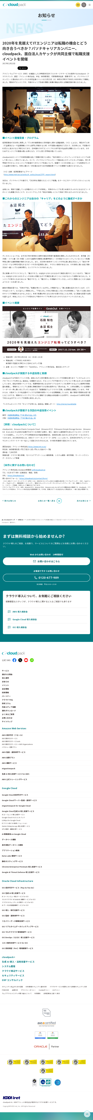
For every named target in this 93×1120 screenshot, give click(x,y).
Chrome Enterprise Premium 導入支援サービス (22, 867)
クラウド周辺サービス (13, 971)
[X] (20, 660)
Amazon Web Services (14, 728)
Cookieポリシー (44, 990)
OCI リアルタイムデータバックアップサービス (20, 926)
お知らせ (21, 520)
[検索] (83, 4)
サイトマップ (7, 721)
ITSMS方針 (5, 990)
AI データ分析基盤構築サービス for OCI (15, 905)
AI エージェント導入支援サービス (13, 814)
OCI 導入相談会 (20, 627)
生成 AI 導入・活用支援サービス (18, 962)
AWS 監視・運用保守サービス (13, 752)
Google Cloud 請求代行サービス (15, 795)
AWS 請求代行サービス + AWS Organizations (17, 744)
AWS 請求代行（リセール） (13, 735)
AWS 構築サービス (9, 763)
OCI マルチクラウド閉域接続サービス (17, 932)
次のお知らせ (83, 501)
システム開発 (8, 966)
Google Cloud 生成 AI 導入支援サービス (18, 811)
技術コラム (6, 703)
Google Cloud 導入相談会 (25, 619)
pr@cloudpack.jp (38, 470)
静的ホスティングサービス (12, 861)
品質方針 (15, 990)
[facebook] (14, 660)
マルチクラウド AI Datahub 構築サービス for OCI (18, 899)
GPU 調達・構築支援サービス (12, 829)
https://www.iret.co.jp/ (37, 446)
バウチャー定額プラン (9, 747)
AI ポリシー (56, 990)
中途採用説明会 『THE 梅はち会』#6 (22, 418)
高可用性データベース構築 (12, 845)
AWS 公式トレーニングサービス (14, 779)
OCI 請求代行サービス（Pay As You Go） (18, 887)
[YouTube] (26, 660)
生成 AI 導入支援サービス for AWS (15, 774)
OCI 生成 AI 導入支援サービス (13, 893)
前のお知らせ (10, 501)
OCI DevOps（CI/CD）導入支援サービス (18, 937)
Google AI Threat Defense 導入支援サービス (21, 872)
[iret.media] (32, 660)
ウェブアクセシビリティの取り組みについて (17, 993)
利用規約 (37, 993)
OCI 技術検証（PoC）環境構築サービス (17, 948)
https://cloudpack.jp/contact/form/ (33, 478)
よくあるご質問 (8, 714)
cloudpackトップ (9, 520)
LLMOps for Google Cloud (11, 820)
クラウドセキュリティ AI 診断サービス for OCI (17, 902)
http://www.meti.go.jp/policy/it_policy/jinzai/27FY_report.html (29, 174)
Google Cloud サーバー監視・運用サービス (19, 800)
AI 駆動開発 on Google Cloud (14, 834)
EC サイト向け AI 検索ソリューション (14, 823)
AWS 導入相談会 (20, 611)
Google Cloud (9, 788)
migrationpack (8, 768)
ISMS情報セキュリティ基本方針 (36, 986)
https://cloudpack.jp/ (16, 475)
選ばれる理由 (7, 674)
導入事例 (5, 678)
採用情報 (5, 692)
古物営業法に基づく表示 (51, 993)
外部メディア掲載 (9, 707)
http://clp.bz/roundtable (66, 404)
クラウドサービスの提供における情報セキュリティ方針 (68, 986)
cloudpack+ (8, 957)
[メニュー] (89, 4)
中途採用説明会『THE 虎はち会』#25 (22, 415)
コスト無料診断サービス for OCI (15, 943)
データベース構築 (9, 839)
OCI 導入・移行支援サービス (13, 910)
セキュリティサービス (13, 975)
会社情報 (5, 689)
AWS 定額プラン (8, 757)
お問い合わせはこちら (48, 561)
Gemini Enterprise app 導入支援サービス (16, 826)
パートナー (6, 696)
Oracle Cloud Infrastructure (17, 881)
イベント (5, 685)
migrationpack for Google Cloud (16, 806)
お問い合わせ (7, 718)
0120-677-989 (49, 577)
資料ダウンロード (9, 710)
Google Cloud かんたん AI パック (13, 817)
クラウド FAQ (7, 700)
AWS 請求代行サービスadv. (11, 741)
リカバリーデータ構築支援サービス (16, 921)
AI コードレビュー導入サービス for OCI (15, 896)
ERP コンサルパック (12, 980)
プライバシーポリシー (28, 990)
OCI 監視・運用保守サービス (13, 915)
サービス (5, 671)
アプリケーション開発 (10, 850)
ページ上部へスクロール (90, 1114)
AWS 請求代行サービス (9, 738)
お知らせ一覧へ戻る (46, 501)
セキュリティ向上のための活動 (12, 986)
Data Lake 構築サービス (12, 856)
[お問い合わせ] (78, 4)
